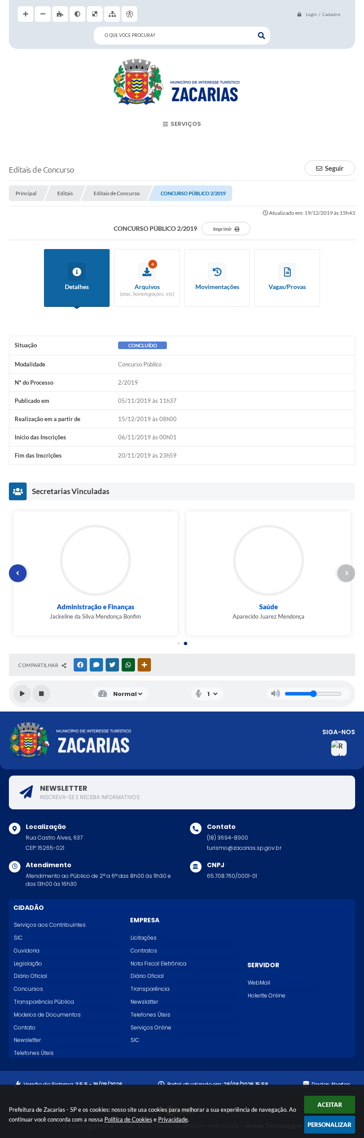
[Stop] (41, 694)
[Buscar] (261, 35)
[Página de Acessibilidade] (129, 14)
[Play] (22, 694)
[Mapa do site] (112, 14)
